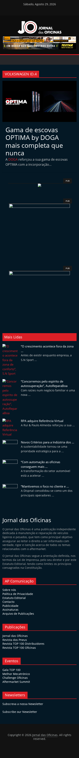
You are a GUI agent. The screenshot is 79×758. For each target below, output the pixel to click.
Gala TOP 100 (11, 670)
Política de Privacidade (17, 594)
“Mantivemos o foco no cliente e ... (45, 486)
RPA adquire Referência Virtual (42, 421)
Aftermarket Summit (16, 682)
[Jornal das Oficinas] (7, 60)
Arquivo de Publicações (18, 614)
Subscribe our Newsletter (19, 712)
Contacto (8, 602)
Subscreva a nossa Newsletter (22, 704)
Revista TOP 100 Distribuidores (23, 644)
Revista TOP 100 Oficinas (19, 648)
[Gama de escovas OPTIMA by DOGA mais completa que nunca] (39, 83)
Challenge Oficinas (15, 678)
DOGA (13, 159)
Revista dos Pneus (14, 640)
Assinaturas (10, 609)
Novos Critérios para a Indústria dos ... (47, 442)
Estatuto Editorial (14, 598)
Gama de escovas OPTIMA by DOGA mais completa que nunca (34, 141)
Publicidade (10, 606)
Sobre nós (9, 590)
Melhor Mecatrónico (16, 674)
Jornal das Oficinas (15, 636)
